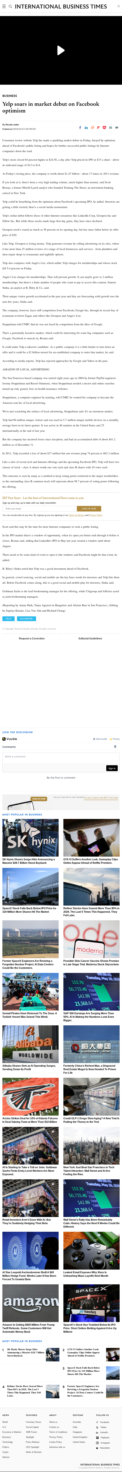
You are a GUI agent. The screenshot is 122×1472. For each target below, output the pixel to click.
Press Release (32, 1442)
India (75, 1427)
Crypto (5, 1452)
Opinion (5, 1457)
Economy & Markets (11, 1432)
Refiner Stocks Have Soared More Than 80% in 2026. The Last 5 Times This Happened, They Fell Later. (91, 912)
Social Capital (32, 1427)
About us (53, 1422)
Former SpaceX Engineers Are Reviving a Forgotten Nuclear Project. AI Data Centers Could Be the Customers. (28, 964)
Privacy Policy (95, 515)
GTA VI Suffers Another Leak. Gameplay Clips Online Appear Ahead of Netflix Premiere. (83, 1352)
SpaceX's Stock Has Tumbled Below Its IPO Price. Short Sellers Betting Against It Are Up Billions (90, 1328)
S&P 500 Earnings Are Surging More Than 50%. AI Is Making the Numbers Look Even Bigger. (88, 1017)
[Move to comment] (117, 127)
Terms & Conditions (58, 1432)
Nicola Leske (12, 124)
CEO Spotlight (32, 1447)
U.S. (4, 1427)
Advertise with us (57, 1447)
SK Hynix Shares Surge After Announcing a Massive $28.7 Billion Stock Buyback (25, 1352)
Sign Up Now (38, 799)
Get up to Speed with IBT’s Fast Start (101, 798)
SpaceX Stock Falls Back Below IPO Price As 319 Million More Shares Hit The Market (83, 1370)
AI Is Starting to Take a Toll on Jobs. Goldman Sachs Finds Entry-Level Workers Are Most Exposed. (29, 1171)
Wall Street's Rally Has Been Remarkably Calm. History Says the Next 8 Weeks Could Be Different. (91, 1223)
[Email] (110, 127)
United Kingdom (80, 1437)
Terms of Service (77, 515)
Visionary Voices (33, 1422)
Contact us (54, 1427)
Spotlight (30, 1437)
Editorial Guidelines (90, 638)
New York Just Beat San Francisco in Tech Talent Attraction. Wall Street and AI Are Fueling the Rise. (88, 1171)
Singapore (77, 1432)
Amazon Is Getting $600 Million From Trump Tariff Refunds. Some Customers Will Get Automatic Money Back (28, 1328)
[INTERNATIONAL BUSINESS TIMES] (61, 7)
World (5, 1422)
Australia (77, 1422)
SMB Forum (31, 1432)
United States (79, 1442)
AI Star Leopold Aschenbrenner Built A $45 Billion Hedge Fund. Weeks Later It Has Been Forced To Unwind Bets (29, 1276)
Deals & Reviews (34, 1452)
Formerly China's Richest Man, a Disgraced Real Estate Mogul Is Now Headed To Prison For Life (89, 1069)
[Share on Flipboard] (99, 127)
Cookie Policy (55, 1442)
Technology (7, 1442)
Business (6, 1437)
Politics (5, 1447)
